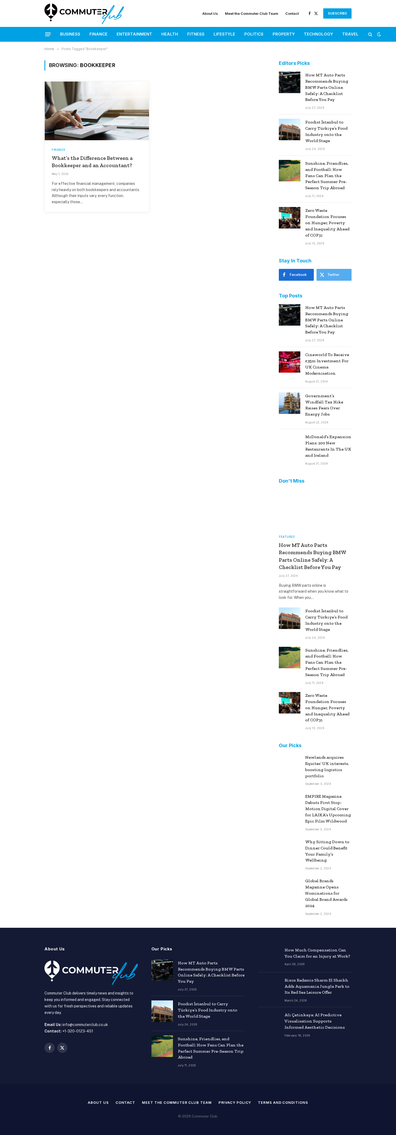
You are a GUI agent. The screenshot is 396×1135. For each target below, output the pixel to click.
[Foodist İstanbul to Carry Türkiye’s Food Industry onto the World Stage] (289, 129)
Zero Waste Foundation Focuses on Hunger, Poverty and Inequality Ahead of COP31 (327, 223)
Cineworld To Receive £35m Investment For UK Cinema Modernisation (327, 364)
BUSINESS (70, 34)
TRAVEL (350, 34)
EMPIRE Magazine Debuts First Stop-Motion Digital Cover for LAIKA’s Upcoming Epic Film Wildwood (328, 809)
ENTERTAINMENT (134, 34)
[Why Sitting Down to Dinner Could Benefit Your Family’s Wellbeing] (289, 849)
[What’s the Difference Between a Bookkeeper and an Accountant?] (97, 111)
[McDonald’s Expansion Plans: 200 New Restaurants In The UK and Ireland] (289, 444)
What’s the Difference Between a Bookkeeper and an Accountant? (92, 161)
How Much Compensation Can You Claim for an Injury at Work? (317, 953)
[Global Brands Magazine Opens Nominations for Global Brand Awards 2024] (289, 888)
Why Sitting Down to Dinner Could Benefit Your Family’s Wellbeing (327, 851)
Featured (287, 536)
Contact (292, 13)
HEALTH (169, 34)
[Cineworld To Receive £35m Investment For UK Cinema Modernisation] (289, 362)
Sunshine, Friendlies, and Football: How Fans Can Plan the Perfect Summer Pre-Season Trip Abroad (326, 176)
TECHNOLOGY (318, 34)
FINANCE (98, 34)
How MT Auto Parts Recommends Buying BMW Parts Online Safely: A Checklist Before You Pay (326, 87)
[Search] (370, 34)
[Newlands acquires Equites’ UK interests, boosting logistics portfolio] (289, 764)
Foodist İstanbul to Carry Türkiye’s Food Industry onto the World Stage (326, 131)
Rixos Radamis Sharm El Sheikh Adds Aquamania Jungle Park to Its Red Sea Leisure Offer (316, 986)
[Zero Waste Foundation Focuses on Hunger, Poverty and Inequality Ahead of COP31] (289, 218)
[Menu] (48, 34)
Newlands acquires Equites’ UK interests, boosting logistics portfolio (327, 766)
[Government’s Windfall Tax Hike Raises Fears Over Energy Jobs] (289, 403)
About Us (210, 13)
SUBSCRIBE (337, 13)
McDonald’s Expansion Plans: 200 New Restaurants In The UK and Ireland (328, 446)
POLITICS (253, 34)
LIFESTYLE (224, 34)
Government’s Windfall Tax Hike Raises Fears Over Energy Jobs (324, 405)
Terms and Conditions (283, 1102)
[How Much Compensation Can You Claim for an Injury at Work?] (269, 957)
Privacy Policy (234, 1102)
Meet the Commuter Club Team (251, 13)
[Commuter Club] (84, 13)
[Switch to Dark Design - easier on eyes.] (378, 34)
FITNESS (195, 34)
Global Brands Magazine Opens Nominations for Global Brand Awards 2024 (326, 893)
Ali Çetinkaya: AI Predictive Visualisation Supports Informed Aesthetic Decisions (314, 1021)
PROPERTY (284, 34)
